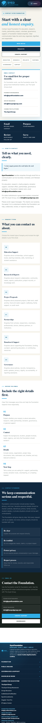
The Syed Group (9, 112)
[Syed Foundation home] (9, 3)
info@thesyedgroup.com (13, 104)
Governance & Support (10, 671)
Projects (21, 49)
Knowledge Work (8, 676)
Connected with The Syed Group (10, 718)
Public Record (7, 666)
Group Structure (6, 690)
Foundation (6, 662)
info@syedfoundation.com (13, 95)
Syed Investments (7, 697)
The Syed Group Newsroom (10, 687)
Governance (21, 621)
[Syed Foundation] (5, 651)
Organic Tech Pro (6, 700)
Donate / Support (21, 54)
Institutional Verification (8, 694)
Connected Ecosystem (10, 681)
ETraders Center (6, 703)
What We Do (21, 43)
